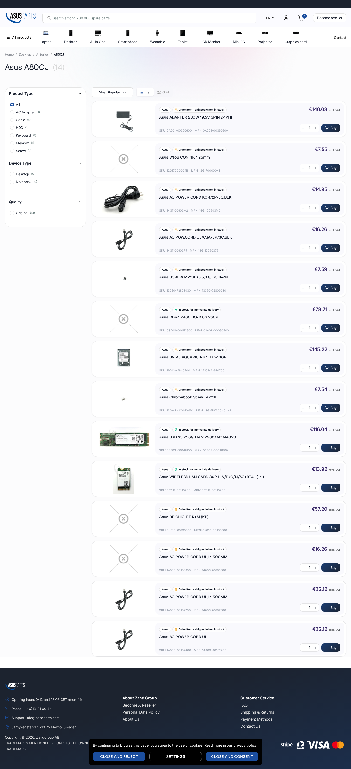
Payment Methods (256, 719)
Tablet (183, 42)
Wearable (157, 42)
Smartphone (128, 42)
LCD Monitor (210, 42)
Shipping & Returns (257, 712)
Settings (175, 756)
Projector (265, 42)
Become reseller (329, 18)
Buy (333, 128)
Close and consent (232, 756)
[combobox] (149, 18)
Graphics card (296, 42)
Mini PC (239, 42)
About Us (131, 719)
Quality (15, 202)
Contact (340, 37)
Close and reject (119, 756)
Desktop (70, 42)
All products (21, 37)
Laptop (46, 42)
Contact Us (250, 726)
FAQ (244, 705)
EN (268, 18)
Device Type (20, 163)
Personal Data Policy (141, 712)
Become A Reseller (139, 705)
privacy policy (245, 745)
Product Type (21, 93)
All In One (97, 42)
